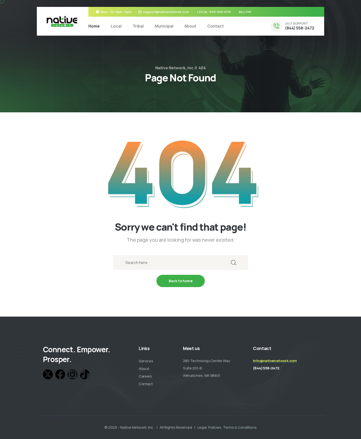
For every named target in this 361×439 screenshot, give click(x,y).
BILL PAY (245, 12)
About (190, 26)
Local (116, 26)
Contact (215, 26)
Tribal (138, 26)
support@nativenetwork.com (166, 12)
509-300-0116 (220, 12)
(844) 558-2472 (299, 28)
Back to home (181, 280)
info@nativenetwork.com (275, 360)
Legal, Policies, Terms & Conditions (227, 427)
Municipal (164, 26)
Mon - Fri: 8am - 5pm (116, 12)
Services (146, 361)
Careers (145, 376)
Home (94, 26)
